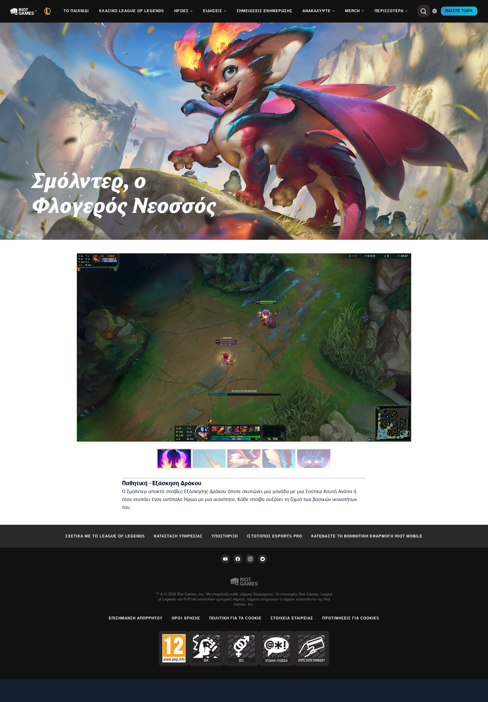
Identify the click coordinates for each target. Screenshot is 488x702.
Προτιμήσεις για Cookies (350, 618)
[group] (244, 458)
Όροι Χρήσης (186, 618)
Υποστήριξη (225, 536)
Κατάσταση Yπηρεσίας (178, 536)
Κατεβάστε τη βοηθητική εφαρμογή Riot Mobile (366, 536)
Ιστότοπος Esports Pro (274, 536)
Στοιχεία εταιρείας (292, 618)
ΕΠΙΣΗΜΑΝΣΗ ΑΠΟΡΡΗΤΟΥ (136, 618)
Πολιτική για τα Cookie (235, 618)
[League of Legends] (48, 11)
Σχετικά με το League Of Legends (105, 536)
